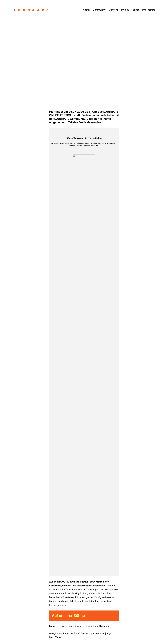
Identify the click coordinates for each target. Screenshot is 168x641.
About (86, 9)
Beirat (136, 9)
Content (113, 9)
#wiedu (125, 9)
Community (99, 9)
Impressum (148, 9)
